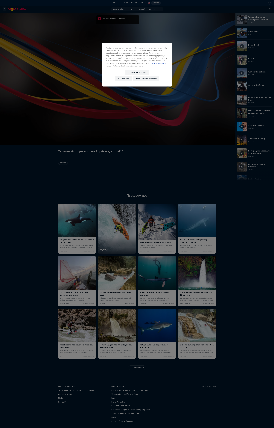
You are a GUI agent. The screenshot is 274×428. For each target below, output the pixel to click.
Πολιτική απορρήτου (158, 63)
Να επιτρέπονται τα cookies (146, 79)
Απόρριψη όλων (123, 79)
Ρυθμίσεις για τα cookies (137, 72)
